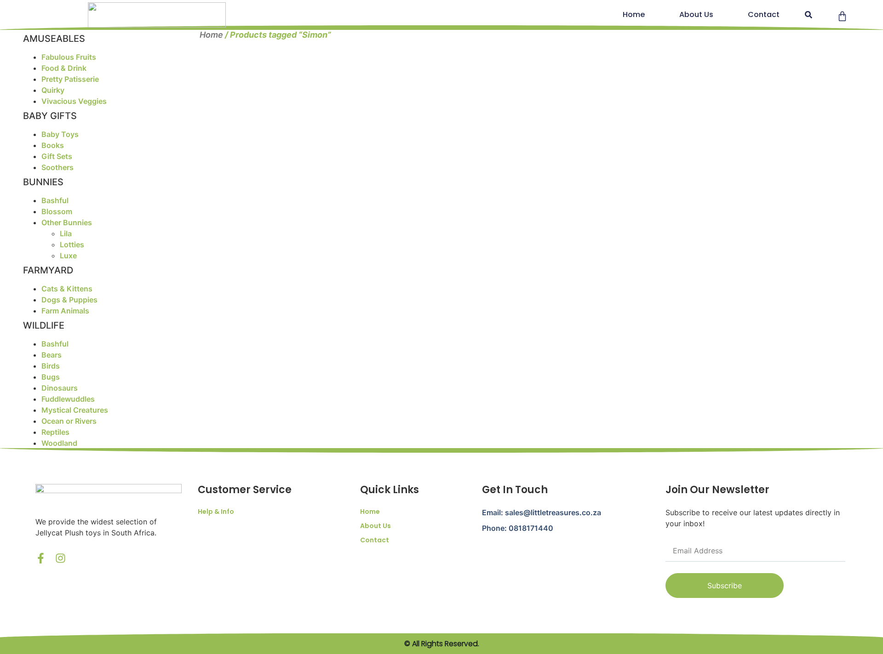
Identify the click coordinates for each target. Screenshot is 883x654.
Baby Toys (60, 134)
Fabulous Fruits (68, 57)
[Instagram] (60, 558)
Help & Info (216, 511)
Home (634, 14)
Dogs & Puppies (69, 299)
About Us (696, 14)
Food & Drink (63, 68)
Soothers (57, 167)
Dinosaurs (59, 387)
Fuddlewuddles (68, 399)
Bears (51, 354)
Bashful (55, 200)
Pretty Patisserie (70, 79)
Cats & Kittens (66, 288)
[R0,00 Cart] (842, 16)
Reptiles (55, 432)
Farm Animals (65, 310)
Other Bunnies (66, 222)
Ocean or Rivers (69, 421)
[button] (808, 15)
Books (52, 145)
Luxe (68, 255)
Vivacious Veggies (74, 101)
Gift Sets (56, 156)
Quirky (52, 90)
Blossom (56, 211)
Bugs (50, 376)
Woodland (59, 443)
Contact (764, 14)
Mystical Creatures (74, 410)
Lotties (72, 244)
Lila (66, 233)
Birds (50, 365)
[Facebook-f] (40, 558)
